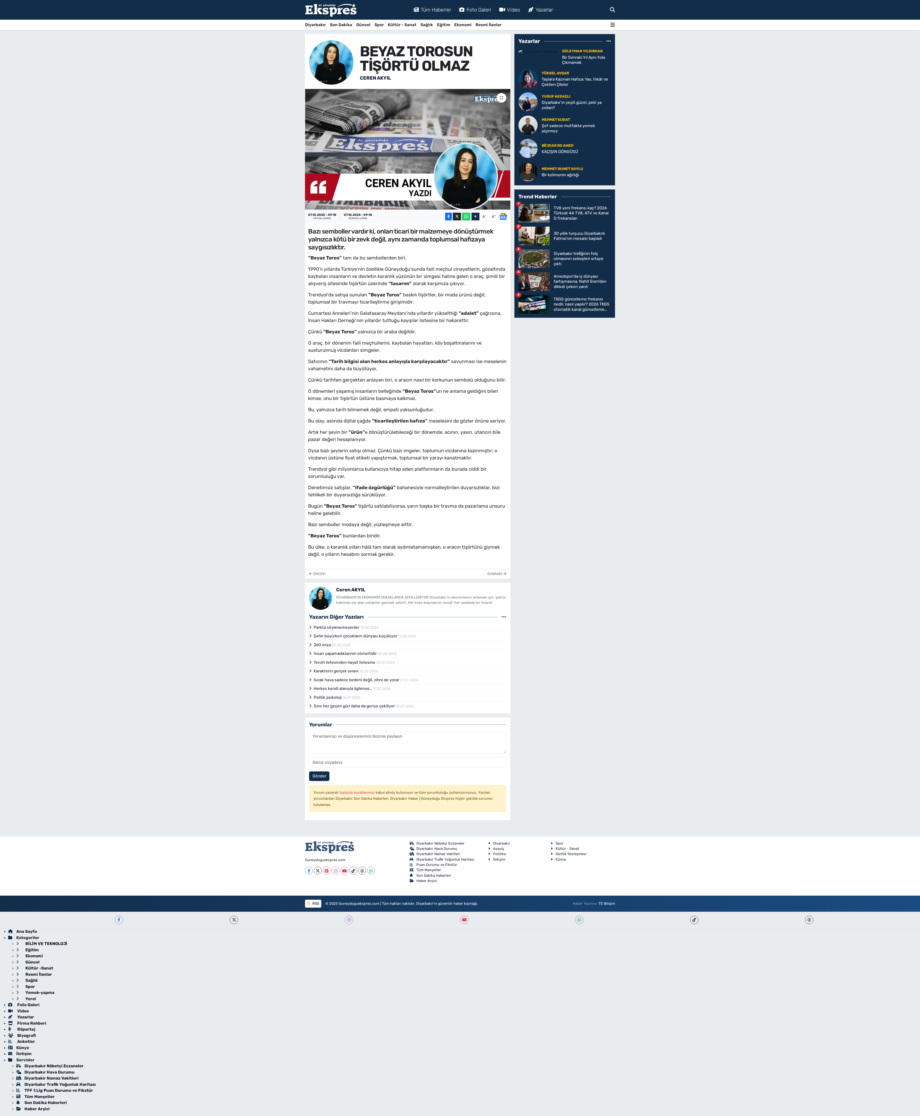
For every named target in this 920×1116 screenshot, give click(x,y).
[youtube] (464, 920)
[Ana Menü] (612, 25)
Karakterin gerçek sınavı (336, 671)
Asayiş (498, 848)
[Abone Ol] (503, 216)
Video (513, 10)
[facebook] (119, 920)
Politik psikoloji (328, 697)
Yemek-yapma (39, 992)
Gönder (319, 776)
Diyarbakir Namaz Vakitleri (438, 854)
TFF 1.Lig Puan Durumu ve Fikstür (58, 1090)
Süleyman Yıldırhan (582, 51)
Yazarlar (544, 10)
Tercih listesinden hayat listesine (345, 662)
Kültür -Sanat (38, 968)
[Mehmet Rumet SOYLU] (528, 171)
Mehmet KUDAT (556, 119)
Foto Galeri (478, 10)
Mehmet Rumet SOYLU (562, 169)
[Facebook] (309, 871)
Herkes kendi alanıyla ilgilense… (343, 688)
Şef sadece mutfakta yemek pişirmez (568, 128)
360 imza (323, 644)
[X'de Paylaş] (457, 217)
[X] (318, 871)
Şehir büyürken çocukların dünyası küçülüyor (356, 636)
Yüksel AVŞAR (555, 73)
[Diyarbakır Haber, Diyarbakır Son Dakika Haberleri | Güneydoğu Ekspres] (330, 10)
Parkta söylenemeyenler (337, 627)
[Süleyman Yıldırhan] (538, 51)
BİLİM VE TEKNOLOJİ (45, 943)
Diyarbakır (315, 24)
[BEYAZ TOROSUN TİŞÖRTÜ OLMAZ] (407, 149)
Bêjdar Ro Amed (558, 145)
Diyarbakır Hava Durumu (436, 848)
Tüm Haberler (436, 10)
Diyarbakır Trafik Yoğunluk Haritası (445, 859)
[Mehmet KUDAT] (528, 125)
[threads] (809, 920)
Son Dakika (341, 24)
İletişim (499, 859)
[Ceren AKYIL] (331, 62)
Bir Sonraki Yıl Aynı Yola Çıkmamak (583, 60)
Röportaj (25, 1029)
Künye (561, 859)
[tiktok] (694, 920)
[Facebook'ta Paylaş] (448, 217)
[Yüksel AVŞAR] (528, 78)
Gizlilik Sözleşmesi (571, 854)
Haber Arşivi (426, 881)
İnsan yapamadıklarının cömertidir (346, 653)
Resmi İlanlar (488, 24)
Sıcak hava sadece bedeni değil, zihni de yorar (357, 679)
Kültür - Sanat (402, 24)
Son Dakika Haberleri (433, 875)
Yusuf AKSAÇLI (556, 96)
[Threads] (362, 871)
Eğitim (443, 24)
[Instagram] (335, 871)
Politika (499, 854)
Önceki (319, 574)
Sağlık (426, 24)
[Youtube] (344, 871)
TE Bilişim (606, 903)
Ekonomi (463, 24)
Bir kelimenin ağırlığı (560, 174)
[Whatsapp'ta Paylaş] (466, 217)
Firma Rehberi (31, 1023)
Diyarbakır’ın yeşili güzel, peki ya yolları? (572, 105)
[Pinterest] (327, 871)
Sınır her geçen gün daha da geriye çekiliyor (355, 706)
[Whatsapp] (371, 871)
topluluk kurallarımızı (357, 792)
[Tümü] (608, 41)
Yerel (30, 998)
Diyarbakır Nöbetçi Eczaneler (440, 843)
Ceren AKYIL (375, 78)
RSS (315, 903)
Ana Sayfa (26, 931)
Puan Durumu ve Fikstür (436, 865)
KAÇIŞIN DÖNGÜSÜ (560, 151)
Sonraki (495, 574)
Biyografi (26, 1035)
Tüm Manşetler (428, 870)
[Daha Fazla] (475, 217)
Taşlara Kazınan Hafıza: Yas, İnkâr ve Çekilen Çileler (575, 82)
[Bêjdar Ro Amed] (528, 148)
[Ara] (612, 9)
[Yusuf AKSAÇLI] (528, 101)
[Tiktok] (353, 871)
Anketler (25, 1041)
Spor (379, 24)
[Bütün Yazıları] (504, 617)
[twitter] (234, 920)
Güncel (363, 24)
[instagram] (349, 920)
